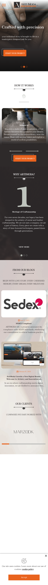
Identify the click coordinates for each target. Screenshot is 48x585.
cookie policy (28, 569)
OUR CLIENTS (24, 404)
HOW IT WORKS (24, 86)
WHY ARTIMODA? (24, 174)
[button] (21, 67)
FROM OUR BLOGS (24, 270)
